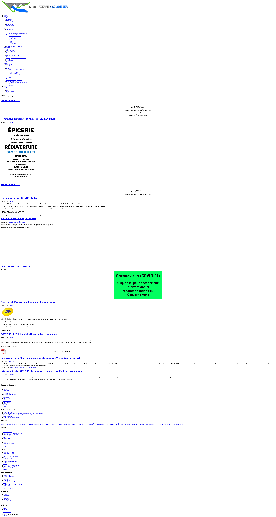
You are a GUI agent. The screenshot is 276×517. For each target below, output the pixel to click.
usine (182, 424)
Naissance (11, 39)
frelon (98, 424)
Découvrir (5, 16)
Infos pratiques (6, 47)
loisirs (104, 424)
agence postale (5, 424)
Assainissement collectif (14, 65)
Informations (6, 399)
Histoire (8, 87)
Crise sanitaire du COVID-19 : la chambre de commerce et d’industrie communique (42, 371)
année (10, 424)
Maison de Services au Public (13, 55)
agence (2, 424)
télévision (173, 424)
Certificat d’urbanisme (14, 72)
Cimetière (8, 52)
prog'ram (133, 424)
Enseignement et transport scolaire (14, 80)
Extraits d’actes (12, 38)
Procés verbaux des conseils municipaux (18, 33)
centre (54, 424)
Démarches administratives (12, 34)
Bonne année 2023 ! (10, 100)
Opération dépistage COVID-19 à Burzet (21, 198)
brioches (51, 424)
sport (156, 424)
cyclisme (91, 424)
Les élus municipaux (14, 30)
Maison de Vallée (10, 25)
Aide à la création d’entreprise (16, 83)
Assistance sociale (10, 51)
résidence (150, 424)
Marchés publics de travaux (12, 45)
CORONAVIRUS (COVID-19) (15, 266)
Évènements (22, 222)
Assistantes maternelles (11, 50)
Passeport (11, 37)
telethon (161, 424)
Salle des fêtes (9, 59)
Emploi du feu (9, 54)
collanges (65, 424)
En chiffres (8, 20)
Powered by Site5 (5, 515)
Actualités (5, 93)
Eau (7, 78)
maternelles (115, 424)
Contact (5, 446)
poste (130, 424)
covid (83, 424)
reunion (143, 424)
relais (136, 424)
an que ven (15, 424)
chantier (60, 424)
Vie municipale (9, 29)
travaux (169, 424)
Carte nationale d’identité (15, 36)
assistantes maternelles (37, 424)
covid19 (87, 424)
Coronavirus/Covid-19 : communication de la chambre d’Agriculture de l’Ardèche (41, 358)
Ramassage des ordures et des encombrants (16, 58)
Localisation (9, 19)
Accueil (5, 15)
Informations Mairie (13, 32)
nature (122, 424)
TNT (165, 424)
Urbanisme (8, 68)
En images (8, 17)
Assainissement (9, 64)
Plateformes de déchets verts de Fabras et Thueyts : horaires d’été (18, 414)
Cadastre (11, 71)
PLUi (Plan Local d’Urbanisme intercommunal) (20, 76)
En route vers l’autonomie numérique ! (12, 417)
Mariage (11, 41)
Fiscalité (11, 85)
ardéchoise (20, 424)
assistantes (29, 424)
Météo (7, 56)
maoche (108, 424)
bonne (47, 424)
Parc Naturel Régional (8, 402)
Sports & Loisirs (10, 91)
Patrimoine (8, 89)
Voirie (4, 406)
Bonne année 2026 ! (8, 412)
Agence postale (9, 49)
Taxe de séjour (9, 60)
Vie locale (5, 63)
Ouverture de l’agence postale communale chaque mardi (28, 302)
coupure (79, 424)
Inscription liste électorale (15, 43)
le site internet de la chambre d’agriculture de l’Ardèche (23, 367)
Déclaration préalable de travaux (16, 74)
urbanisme (178, 424)
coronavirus (71, 424)
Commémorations (7, 393)
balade (44, 424)
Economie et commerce (11, 81)
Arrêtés (11, 77)
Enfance (5, 395)
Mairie (4, 28)
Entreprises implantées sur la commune (18, 82)
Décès (10, 42)
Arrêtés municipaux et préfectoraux (14, 46)
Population (11, 21)
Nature (7, 90)
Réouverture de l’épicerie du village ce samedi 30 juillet (28, 118)
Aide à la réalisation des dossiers (16, 69)
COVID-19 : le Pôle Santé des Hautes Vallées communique (29, 334)
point (127, 424)
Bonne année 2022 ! (10, 184)
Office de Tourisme (10, 27)
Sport (4, 403)
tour (167, 424)
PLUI (124, 424)
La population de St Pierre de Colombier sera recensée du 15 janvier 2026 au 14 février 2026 (24, 413)
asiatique (23, 424)
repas (140, 424)
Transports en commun (11, 61)
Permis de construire (13, 73)
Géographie (12, 23)
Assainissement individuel (15, 67)
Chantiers (5, 392)
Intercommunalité (10, 24)
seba (153, 424)
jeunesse (101, 424)
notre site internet (196, 377)
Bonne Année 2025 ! (8, 416)
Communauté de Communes (9, 394)
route (146, 424)
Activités (5, 86)
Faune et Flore (6, 398)
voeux (186, 424)
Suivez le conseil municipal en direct (18, 218)
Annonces (10, 104)
